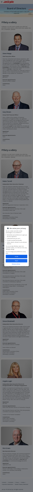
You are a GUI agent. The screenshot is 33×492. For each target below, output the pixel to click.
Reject (16, 260)
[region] (16, 246)
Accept (16, 256)
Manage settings (16, 264)
